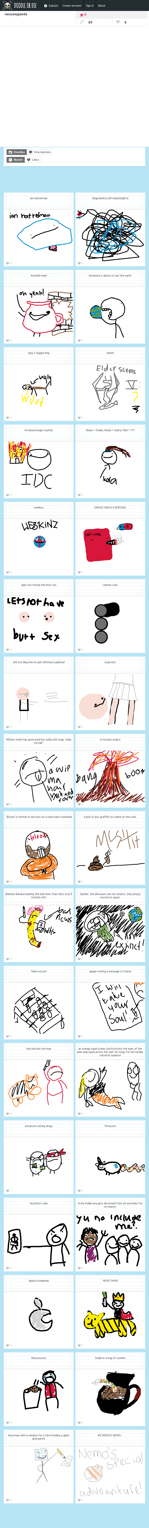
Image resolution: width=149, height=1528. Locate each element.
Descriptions (42, 152)
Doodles (19, 152)
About (102, 5)
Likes (35, 159)
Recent (18, 159)
